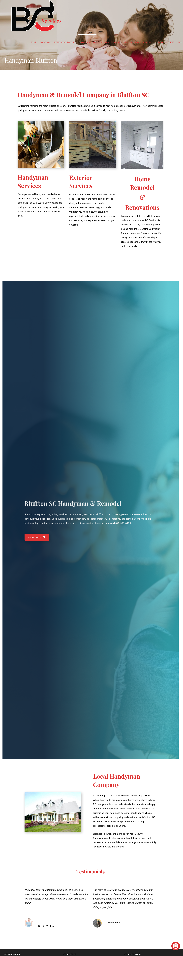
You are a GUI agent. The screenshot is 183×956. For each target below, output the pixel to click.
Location (45, 42)
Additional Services (109, 42)
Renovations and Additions (138, 42)
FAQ (180, 42)
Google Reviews (165, 42)
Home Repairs (87, 42)
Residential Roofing (65, 42)
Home (33, 42)
